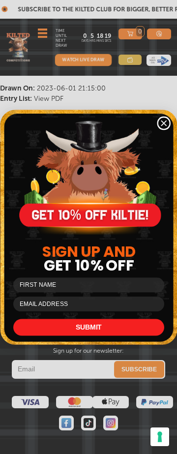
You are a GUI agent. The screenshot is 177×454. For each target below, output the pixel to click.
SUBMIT (88, 327)
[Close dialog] (164, 123)
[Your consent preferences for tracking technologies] (159, 436)
